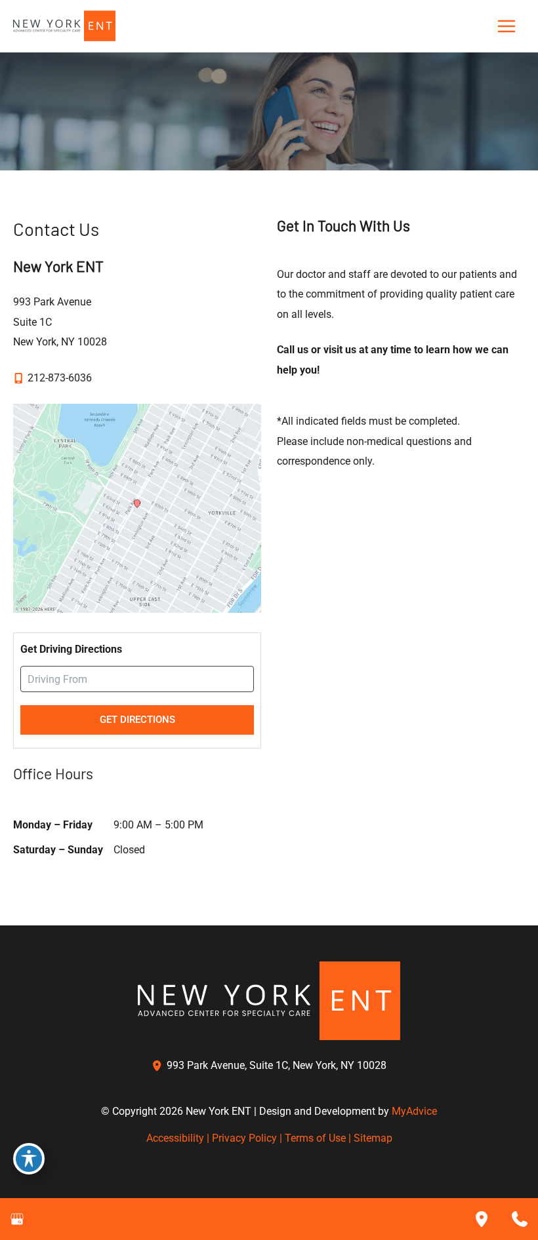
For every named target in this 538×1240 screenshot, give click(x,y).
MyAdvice (414, 1111)
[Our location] (481, 1219)
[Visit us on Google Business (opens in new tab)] (17, 1219)
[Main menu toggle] (506, 26)
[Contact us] (519, 1219)
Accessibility (175, 1138)
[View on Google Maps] (137, 507)
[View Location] (159, 1066)
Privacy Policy (244, 1138)
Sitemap (373, 1138)
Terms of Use (315, 1138)
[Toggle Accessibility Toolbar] (29, 1158)
